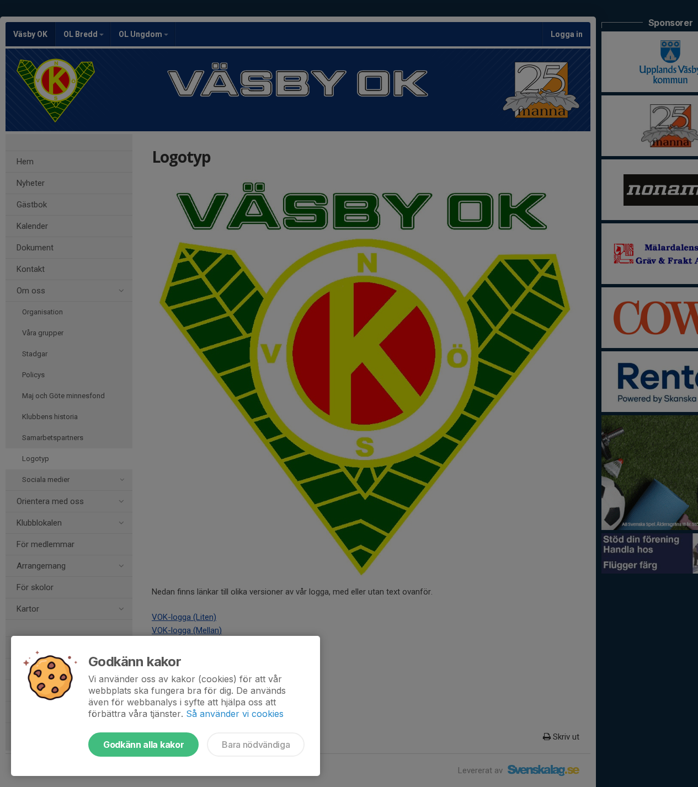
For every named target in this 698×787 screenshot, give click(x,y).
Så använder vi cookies (235, 713)
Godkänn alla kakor (143, 744)
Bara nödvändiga (256, 744)
